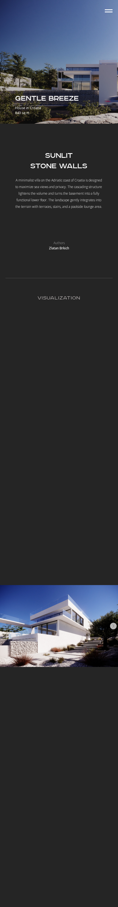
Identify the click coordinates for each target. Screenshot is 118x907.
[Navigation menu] (109, 11)
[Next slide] (113, 626)
